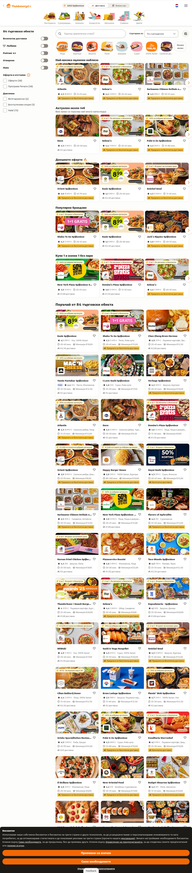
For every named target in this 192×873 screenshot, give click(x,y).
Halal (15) (13, 110)
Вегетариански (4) (18, 98)
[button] (16, 5)
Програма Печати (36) (20, 86)
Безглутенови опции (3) (21, 104)
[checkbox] (62, 48)
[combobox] (93, 34)
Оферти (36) (15, 80)
